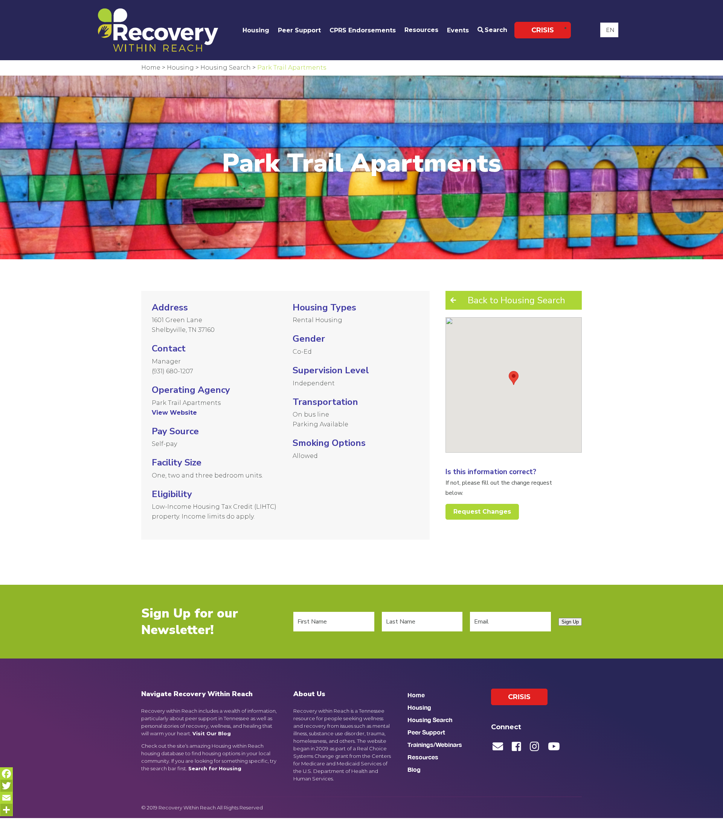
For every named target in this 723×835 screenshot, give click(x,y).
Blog (414, 769)
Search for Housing (214, 768)
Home (416, 694)
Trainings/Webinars (434, 744)
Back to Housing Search (516, 300)
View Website (174, 412)
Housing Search (429, 719)
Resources (421, 29)
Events (458, 30)
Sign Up (570, 622)
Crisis (542, 30)
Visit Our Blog (211, 733)
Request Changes (482, 511)
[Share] (6, 810)
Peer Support (299, 30)
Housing (256, 30)
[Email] (6, 798)
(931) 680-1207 (172, 371)
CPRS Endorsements (362, 30)
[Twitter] (6, 786)
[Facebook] (6, 774)
